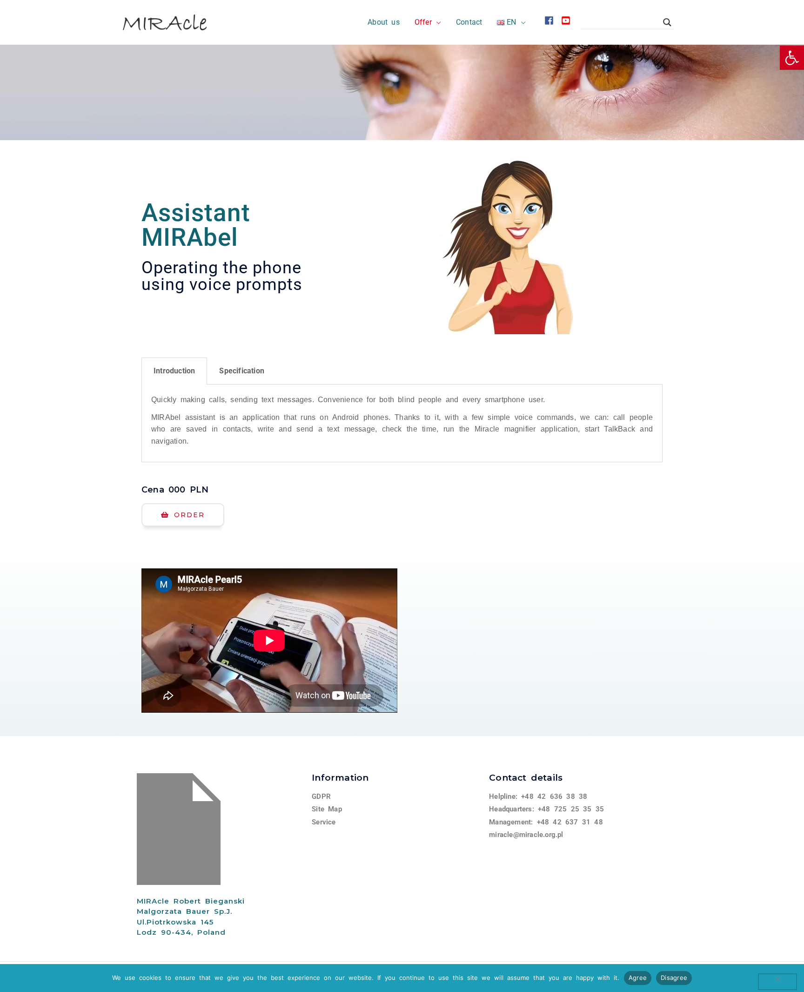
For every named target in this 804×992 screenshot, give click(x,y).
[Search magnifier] (667, 22)
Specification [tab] (241, 370)
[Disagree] (777, 981)
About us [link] (384, 22)
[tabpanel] (402, 423)
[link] (792, 58)
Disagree (674, 977)
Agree (638, 977)
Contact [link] (469, 22)
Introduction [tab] (174, 370)
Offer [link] (423, 22)
